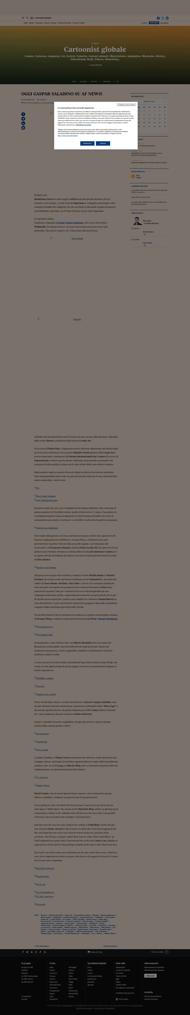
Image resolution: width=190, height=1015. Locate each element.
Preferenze (87, 143)
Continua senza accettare (126, 105)
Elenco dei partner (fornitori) (68, 136)
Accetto (103, 143)
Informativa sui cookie (83, 125)
